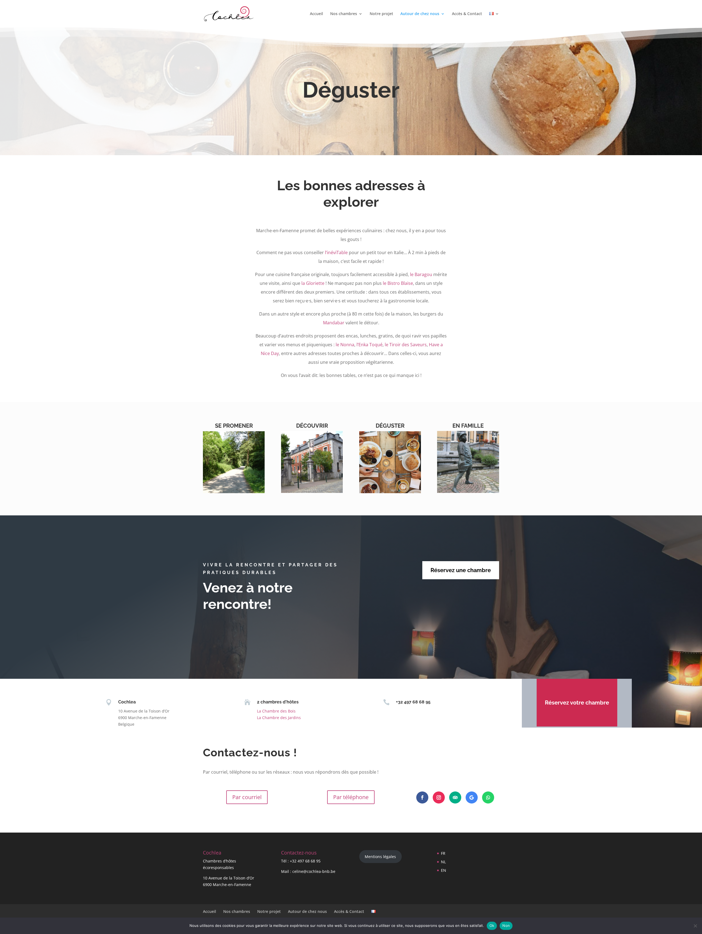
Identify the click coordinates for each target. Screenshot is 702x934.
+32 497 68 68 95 (305, 861)
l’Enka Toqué (369, 345)
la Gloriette (312, 283)
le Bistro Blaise (398, 283)
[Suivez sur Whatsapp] (488, 797)
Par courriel (247, 797)
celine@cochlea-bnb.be (313, 871)
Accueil (316, 14)
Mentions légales (380, 856)
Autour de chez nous (419, 14)
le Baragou (421, 274)
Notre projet (381, 14)
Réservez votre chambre (577, 702)
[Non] (695, 926)
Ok (491, 925)
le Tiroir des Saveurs (406, 345)
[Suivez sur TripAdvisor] (455, 797)
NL (443, 861)
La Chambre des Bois (276, 711)
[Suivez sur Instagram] (439, 797)
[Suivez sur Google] (472, 797)
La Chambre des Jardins (279, 717)
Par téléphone (351, 797)
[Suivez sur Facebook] (422, 797)
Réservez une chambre (461, 570)
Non (506, 925)
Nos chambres (343, 14)
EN (443, 870)
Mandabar (333, 323)
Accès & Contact (467, 14)
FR (443, 853)
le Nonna (345, 345)
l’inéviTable (336, 252)
